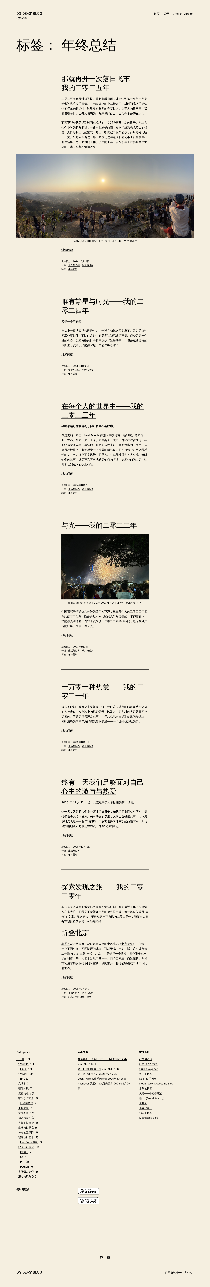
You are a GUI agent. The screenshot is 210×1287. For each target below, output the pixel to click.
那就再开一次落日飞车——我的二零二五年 (102, 1059)
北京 (70, 996)
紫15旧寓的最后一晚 (89, 1068)
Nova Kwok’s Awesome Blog (156, 1083)
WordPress (184, 1272)
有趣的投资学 (26, 1122)
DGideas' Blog (29, 13)
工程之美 (23, 1107)
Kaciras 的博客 (148, 1078)
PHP (22, 1161)
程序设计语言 (26, 1147)
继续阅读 (67, 250)
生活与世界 (87, 265)
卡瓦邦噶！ (145, 1107)
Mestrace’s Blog (148, 1117)
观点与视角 (87, 489)
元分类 (20, 1059)
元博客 (22, 1083)
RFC (22, 1078)
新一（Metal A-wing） (152, 1098)
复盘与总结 (74, 265)
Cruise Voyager (148, 1068)
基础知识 (23, 1088)
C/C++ (24, 1152)
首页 (157, 13)
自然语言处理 (26, 1171)
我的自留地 (145, 1059)
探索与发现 (24, 1117)
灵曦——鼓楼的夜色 (150, 1093)
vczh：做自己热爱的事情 (92, 1078)
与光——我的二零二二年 (99, 525)
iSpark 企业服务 (148, 1063)
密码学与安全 (26, 1098)
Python (24, 1166)
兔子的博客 (145, 1073)
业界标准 (23, 1073)
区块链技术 (26, 1103)
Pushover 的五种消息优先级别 (95, 1083)
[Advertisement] (43, 1216)
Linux (23, 1068)
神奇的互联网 (26, 1132)
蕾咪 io (143, 1103)
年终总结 (72, 269)
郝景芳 (65, 944)
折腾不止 (23, 1112)
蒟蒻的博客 (145, 1112)
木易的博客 (145, 1088)
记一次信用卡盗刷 (88, 1073)
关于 (166, 13)
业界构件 (23, 1063)
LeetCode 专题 (29, 1142)
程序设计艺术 (26, 1137)
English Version (183, 13)
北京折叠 (127, 944)
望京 (89, 996)
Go (22, 1156)
